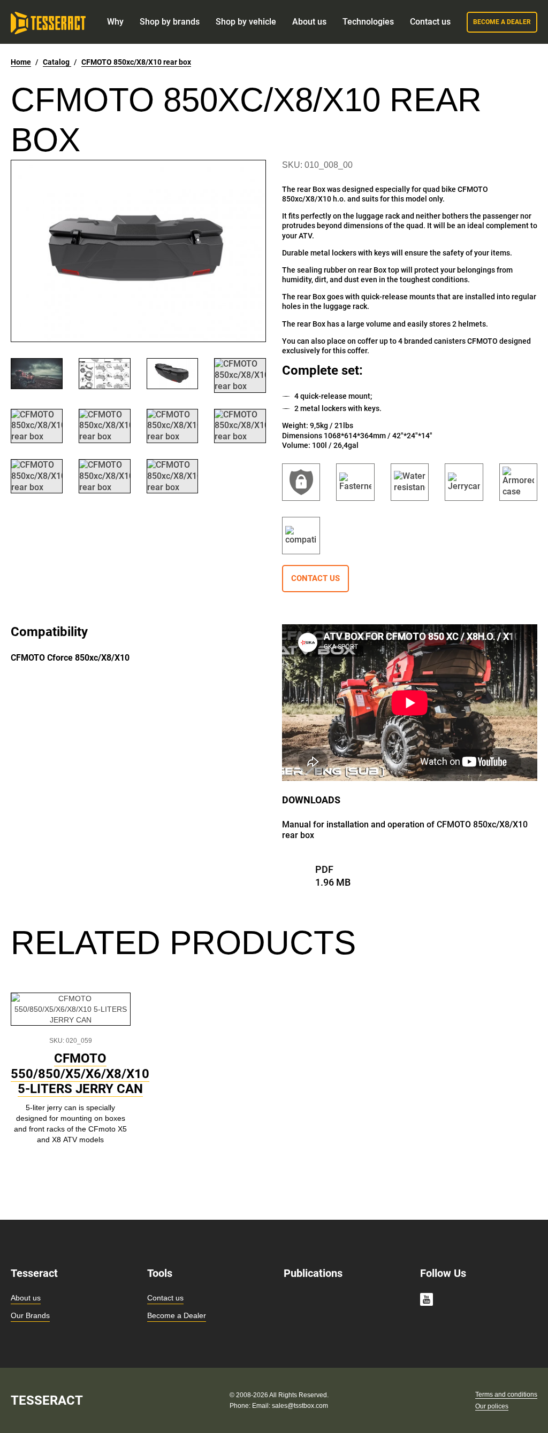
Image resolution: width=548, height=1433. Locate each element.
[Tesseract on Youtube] (426, 1301)
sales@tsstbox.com (300, 1405)
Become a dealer (502, 22)
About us (26, 1297)
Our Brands (30, 1315)
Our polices (491, 1406)
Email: (262, 1405)
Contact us (165, 1297)
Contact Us (315, 578)
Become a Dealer (176, 1315)
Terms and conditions (506, 1394)
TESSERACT (47, 1400)
